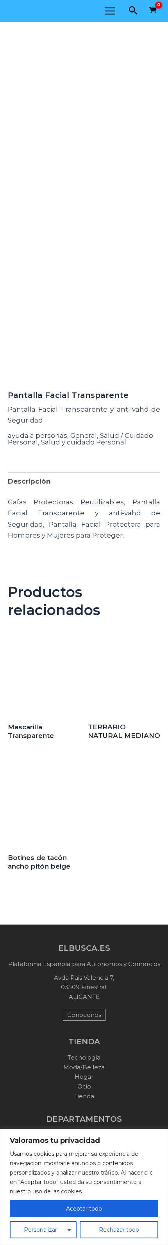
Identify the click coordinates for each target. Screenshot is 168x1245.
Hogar (84, 1076)
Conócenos (84, 1014)
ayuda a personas (37, 435)
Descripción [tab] (29, 481)
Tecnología (84, 1057)
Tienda (84, 1096)
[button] (133, 10)
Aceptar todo (84, 1208)
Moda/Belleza (84, 1067)
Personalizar (40, 1229)
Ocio (84, 1086)
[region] (84, 1187)
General (83, 435)
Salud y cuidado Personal (83, 442)
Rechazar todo (119, 1229)
